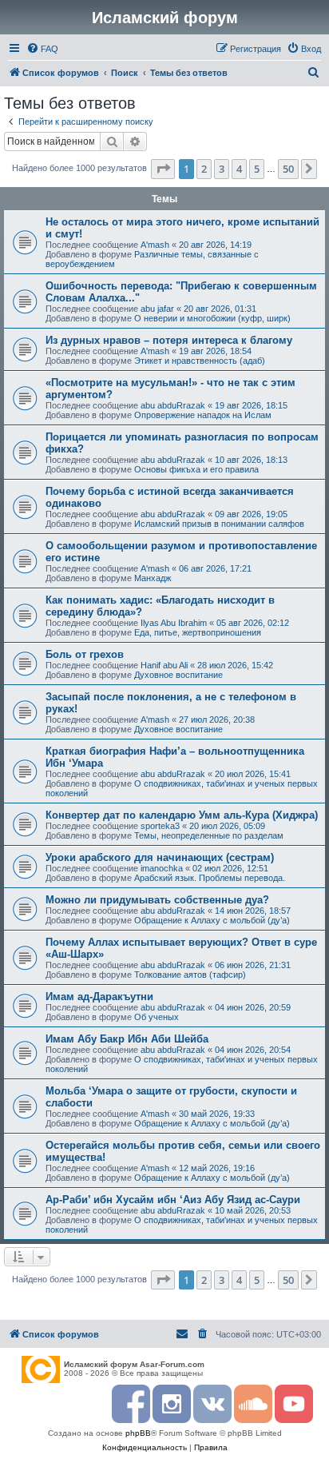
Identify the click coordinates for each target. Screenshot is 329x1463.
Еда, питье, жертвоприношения (197, 632)
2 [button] (204, 168)
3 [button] (221, 168)
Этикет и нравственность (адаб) (199, 360)
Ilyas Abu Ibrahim (174, 623)
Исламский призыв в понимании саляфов (219, 523)
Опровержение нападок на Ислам (203, 415)
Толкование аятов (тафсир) (190, 974)
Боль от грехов (85, 654)
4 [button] (239, 168)
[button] (163, 168)
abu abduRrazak (173, 405)
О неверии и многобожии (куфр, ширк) (212, 318)
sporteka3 (160, 826)
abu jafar (157, 308)
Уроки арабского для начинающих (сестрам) (160, 857)
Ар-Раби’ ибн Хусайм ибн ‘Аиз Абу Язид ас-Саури (173, 1200)
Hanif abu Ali (164, 665)
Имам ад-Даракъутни (99, 997)
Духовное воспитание (178, 675)
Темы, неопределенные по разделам (208, 835)
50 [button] (288, 168)
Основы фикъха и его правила (196, 469)
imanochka (162, 868)
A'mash (155, 244)
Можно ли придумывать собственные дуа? (157, 900)
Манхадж (152, 578)
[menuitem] (42, 48)
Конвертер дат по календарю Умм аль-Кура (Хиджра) (182, 815)
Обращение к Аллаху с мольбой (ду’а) (212, 920)
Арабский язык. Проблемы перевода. (209, 878)
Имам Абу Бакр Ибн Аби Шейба (127, 1039)
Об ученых (156, 1017)
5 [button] (257, 168)
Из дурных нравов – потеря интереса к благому (169, 340)
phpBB (138, 1433)
